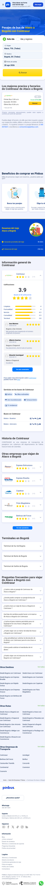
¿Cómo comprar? (7, 839)
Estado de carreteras (8, 841)
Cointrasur (32, 378)
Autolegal (25, 755)
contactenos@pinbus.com (28, 127)
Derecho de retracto (8, 860)
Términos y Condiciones (9, 857)
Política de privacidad (8, 848)
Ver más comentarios (22, 369)
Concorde (25, 763)
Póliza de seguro (7, 864)
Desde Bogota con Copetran (32, 683)
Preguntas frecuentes (8, 846)
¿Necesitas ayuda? (13, 798)
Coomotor (26, 767)
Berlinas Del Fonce (6, 759)
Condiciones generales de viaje (11, 862)
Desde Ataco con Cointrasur (32, 673)
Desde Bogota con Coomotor (32, 677)
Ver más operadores (22, 528)
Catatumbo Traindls (7, 763)
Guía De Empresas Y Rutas (17, 780)
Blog (3, 837)
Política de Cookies (8, 866)
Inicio (5, 780)
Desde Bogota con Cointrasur (10, 673)
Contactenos (6, 869)
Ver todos (41, 667)
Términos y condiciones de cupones (13, 844)
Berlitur (25, 759)
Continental (4, 767)
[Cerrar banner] (3, 4)
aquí (18, 379)
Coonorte (3, 771)
